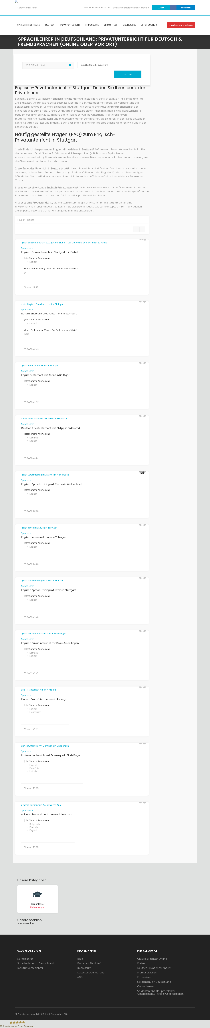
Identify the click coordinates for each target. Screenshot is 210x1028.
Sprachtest (110, 24)
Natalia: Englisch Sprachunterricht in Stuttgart (49, 313)
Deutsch (50, 24)
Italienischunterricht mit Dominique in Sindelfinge (50, 755)
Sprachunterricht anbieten (181, 25)
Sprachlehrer (27, 248)
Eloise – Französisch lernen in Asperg (43, 699)
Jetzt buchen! (149, 24)
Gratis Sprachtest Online (152, 958)
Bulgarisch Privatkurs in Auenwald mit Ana (46, 814)
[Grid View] (142, 229)
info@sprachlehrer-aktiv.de (134, 7)
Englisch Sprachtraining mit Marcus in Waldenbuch (51, 484)
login (161, 7)
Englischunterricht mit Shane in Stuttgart (46, 375)
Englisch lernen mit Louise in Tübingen (43, 537)
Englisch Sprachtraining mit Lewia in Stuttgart (48, 590)
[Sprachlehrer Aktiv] (26, 7)
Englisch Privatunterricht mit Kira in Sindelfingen (50, 643)
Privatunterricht (70, 24)
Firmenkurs (144, 977)
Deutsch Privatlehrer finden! (154, 968)
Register (185, 7)
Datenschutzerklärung (90, 972)
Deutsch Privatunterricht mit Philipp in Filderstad (50, 428)
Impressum (84, 968)
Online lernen (145, 986)
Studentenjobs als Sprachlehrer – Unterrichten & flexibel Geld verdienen (160, 992)
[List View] (136, 229)
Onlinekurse (129, 24)
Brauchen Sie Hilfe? (89, 963)
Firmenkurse (92, 24)
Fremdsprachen (147, 972)
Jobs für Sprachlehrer (30, 968)
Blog (80, 958)
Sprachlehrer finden (28, 24)
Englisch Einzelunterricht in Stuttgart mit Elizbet (49, 252)
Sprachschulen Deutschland (154, 981)
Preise (141, 963)
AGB (80, 977)
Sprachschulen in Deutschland (35, 963)
